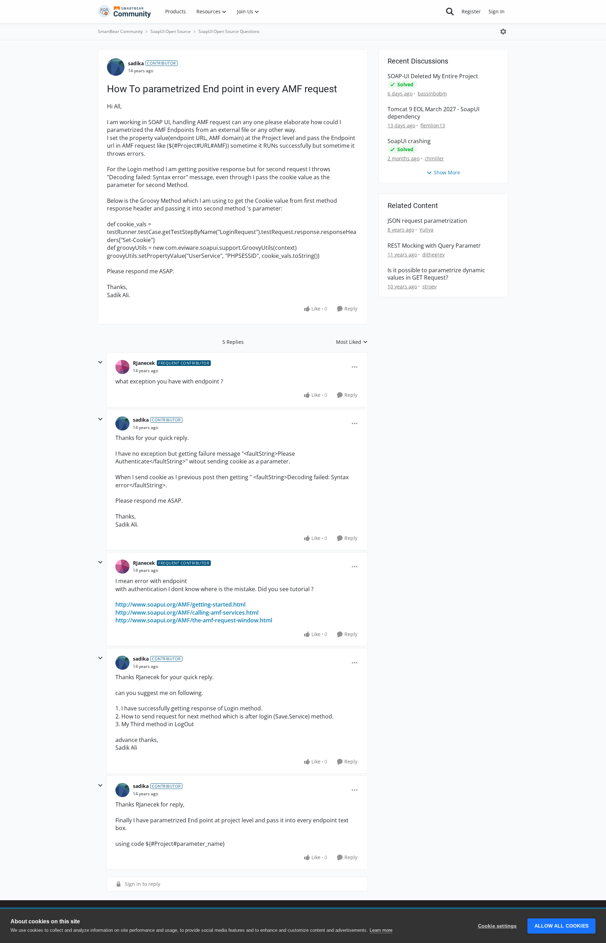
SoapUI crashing (409, 141)
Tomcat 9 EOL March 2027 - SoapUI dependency (433, 113)
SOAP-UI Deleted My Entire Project (433, 76)
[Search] (450, 11)
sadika (136, 63)
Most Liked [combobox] (352, 342)
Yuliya (426, 229)
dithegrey (433, 254)
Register (471, 11)
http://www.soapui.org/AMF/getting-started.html (180, 604)
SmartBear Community (120, 31)
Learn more (381, 930)
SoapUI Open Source (170, 31)
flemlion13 (432, 125)
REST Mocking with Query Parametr (434, 245)
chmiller (434, 158)
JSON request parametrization (427, 221)
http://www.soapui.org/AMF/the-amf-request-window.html (193, 620)
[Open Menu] (503, 31)
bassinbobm (432, 93)
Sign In (497, 11)
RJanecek (144, 363)
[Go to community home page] (124, 11)
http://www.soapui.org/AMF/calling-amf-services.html (186, 612)
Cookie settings (497, 926)
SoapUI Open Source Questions (229, 31)
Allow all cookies (561, 926)
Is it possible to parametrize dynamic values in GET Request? (436, 274)
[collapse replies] (100, 362)
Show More (447, 172)
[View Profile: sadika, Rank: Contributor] (115, 67)
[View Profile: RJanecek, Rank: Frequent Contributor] (122, 367)
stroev (429, 286)
